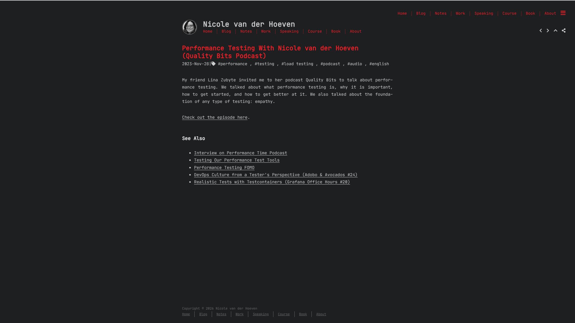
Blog (226, 31)
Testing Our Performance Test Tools (237, 160)
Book (336, 31)
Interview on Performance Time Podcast (240, 153)
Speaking (289, 31)
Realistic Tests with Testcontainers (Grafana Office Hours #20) (272, 182)
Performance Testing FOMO (224, 167)
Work (266, 31)
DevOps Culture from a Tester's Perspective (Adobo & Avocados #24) (276, 174)
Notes (246, 31)
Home (207, 31)
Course (315, 31)
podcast (331, 63)
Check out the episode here (214, 117)
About (355, 31)
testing (265, 63)
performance (233, 63)
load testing (298, 63)
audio (356, 63)
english (380, 63)
